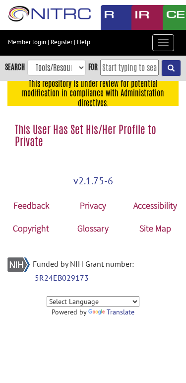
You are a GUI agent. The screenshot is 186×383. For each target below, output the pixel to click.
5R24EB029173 (62, 278)
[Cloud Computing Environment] (171, 17)
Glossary (93, 228)
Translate (120, 311)
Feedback (31, 205)
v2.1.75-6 (93, 180)
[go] (171, 68)
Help (83, 42)
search (15, 67)
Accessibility (155, 205)
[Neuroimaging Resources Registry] (109, 17)
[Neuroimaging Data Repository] (139, 17)
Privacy (93, 205)
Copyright (31, 228)
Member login (27, 42)
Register (61, 42)
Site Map (155, 228)
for (93, 67)
